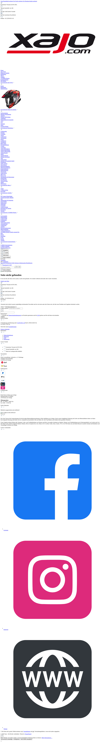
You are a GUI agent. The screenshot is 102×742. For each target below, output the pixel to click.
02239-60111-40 (21, 322)
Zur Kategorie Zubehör (6, 193)
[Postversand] (4, 367)
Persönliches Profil (9, 263)
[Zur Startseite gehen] (51, 69)
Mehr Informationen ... (47, 737)
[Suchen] (16, 267)
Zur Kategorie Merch (6, 185)
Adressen (16, 263)
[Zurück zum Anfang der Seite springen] (2, 736)
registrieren (5, 261)
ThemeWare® (28, 734)
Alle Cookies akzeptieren (26, 739)
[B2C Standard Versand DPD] (4, 363)
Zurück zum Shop (5, 281)
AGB (38, 315)
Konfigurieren (16, 739)
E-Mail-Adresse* (5, 308)
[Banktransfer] (3, 381)
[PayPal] (3, 374)
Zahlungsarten (22, 263)
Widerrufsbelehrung (8, 335)
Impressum (6, 336)
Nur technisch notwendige (6, 739)
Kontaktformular (12, 326)
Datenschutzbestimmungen (14, 315)
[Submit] (2, 310)
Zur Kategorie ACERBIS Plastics (9, 212)
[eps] (3, 389)
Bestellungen (29, 263)
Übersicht (3, 263)
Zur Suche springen (18, 1)
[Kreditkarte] (3, 385)
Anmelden (3, 260)
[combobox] (7, 267)
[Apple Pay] (3, 378)
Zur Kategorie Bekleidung (7, 128)
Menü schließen (6, 257)
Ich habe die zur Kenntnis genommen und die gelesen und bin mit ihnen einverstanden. (30, 315)
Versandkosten (26, 731)
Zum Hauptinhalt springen (7, 1)
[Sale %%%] (12, 108)
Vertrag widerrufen (5, 329)
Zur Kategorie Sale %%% (7, 82)
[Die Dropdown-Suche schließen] (19, 267)
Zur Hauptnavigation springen (30, 1)
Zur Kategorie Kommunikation (8, 241)
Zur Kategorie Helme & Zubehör (9, 109)
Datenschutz (6, 339)
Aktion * (3, 306)
